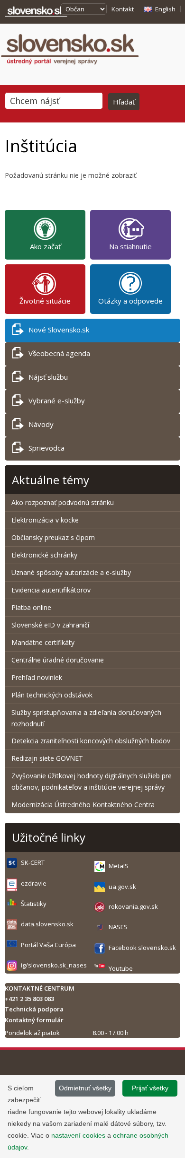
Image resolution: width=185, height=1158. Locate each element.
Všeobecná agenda (59, 353)
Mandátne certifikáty (42, 642)
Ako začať (45, 246)
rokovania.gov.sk (133, 906)
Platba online (31, 607)
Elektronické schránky (44, 554)
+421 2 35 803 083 (29, 998)
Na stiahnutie (130, 246)
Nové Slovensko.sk (58, 329)
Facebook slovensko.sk (142, 947)
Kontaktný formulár (34, 1020)
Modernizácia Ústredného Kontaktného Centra (83, 804)
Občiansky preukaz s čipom (53, 537)
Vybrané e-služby (56, 400)
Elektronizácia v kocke (45, 519)
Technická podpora (34, 1009)
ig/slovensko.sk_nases (54, 965)
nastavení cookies (78, 1135)
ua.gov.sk (122, 886)
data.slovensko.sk (47, 924)
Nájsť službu (48, 377)
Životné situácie (45, 300)
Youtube (121, 968)
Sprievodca (46, 448)
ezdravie (33, 883)
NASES (118, 927)
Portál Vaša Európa (48, 944)
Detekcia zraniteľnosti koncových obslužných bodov (90, 740)
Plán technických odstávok (51, 694)
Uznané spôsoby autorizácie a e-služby (71, 572)
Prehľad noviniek (36, 677)
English (165, 9)
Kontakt (122, 9)
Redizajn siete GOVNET (47, 758)
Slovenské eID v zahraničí (50, 624)
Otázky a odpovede (130, 300)
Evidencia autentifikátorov (51, 589)
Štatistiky (33, 903)
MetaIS (119, 866)
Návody (41, 424)
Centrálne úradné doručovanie (57, 659)
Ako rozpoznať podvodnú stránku (63, 502)
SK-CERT (33, 862)
